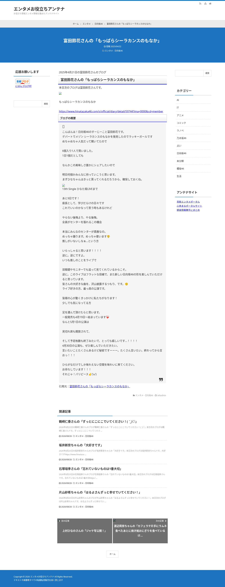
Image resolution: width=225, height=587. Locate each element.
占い (179, 145)
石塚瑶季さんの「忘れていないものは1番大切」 (91, 469)
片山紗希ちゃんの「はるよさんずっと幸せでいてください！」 (100, 492)
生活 (179, 176)
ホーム (112, 554)
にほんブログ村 (23, 86)
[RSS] (200, 3)
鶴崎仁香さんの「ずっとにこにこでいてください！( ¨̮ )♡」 (98, 422)
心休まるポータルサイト (189, 205)
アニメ (180, 115)
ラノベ (180, 130)
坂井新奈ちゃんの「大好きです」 (81, 445)
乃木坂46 (181, 138)
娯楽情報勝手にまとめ (188, 210)
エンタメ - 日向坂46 (114, 50)
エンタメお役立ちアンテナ (39, 9)
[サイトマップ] (205, 3)
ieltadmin (161, 395)
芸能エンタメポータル (188, 201)
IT (178, 107)
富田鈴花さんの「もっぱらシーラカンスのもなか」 (100, 386)
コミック (181, 122)
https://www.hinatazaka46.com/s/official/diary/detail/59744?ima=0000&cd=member (111, 111)
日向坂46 (181, 153)
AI (178, 99)
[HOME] (210, 3)
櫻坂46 (180, 168)
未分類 (180, 161)
